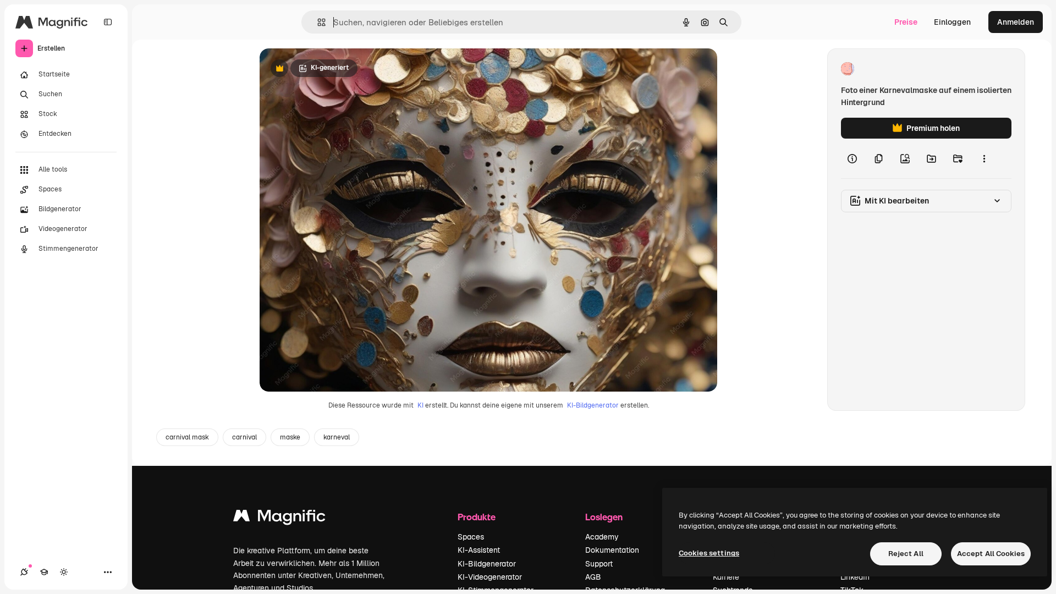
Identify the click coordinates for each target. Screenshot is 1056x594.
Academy (602, 537)
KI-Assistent (479, 550)
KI (420, 405)
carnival (244, 437)
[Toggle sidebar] (108, 22)
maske (290, 437)
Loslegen (604, 516)
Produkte (477, 516)
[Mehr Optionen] (984, 158)
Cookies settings (709, 553)
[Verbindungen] (24, 572)
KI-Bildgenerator (593, 405)
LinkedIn (855, 577)
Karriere (726, 577)
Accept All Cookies (991, 553)
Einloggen (952, 22)
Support (599, 564)
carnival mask (187, 437)
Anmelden (1015, 22)
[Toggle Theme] (64, 572)
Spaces (471, 537)
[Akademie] (44, 572)
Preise (905, 22)
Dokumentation (612, 550)
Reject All (905, 553)
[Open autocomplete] (317, 22)
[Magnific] (279, 518)
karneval (336, 437)
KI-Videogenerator (490, 577)
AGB (593, 577)
